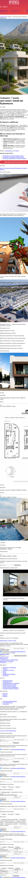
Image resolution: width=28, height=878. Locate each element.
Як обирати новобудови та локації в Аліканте (14, 158)
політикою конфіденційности (18, 651)
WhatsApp (11, 787)
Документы (7, 168)
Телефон (4, 787)
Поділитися (3, 662)
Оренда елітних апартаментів (10, 687)
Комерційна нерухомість (9, 674)
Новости (25, 168)
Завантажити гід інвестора (7, 661)
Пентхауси (5, 675)
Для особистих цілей (17, 792)
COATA (17, 150)
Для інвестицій (6, 792)
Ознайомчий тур (7, 682)
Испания (12, 168)
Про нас (5, 695)
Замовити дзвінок (4, 654)
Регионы (2, 169)
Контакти (5, 693)
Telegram (17, 787)
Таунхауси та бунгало (8, 670)
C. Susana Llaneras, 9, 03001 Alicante (9, 659)
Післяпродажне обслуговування (11, 683)
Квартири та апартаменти (9, 667)
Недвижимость (18, 168)
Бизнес (2, 168)
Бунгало (5, 668)
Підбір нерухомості (8, 680)
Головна (2, 16)
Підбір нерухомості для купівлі (10, 819)
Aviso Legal (6, 704)
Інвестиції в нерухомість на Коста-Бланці (13, 157)
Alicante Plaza (8, 150)
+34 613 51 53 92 (15, 11)
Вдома (4, 672)
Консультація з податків (11, 824)
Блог (5, 16)
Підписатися (17, 565)
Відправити (16, 742)
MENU (5, 7)
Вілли (4, 671)
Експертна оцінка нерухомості (11, 688)
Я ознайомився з (13, 651)
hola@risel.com (3, 11)
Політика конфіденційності (10, 701)
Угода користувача (7, 702)
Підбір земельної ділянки (9, 686)
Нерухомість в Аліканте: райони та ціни (13, 155)
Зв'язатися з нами (5, 650)
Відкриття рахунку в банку (10, 684)
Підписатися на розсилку (20, 655)
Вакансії (5, 696)
